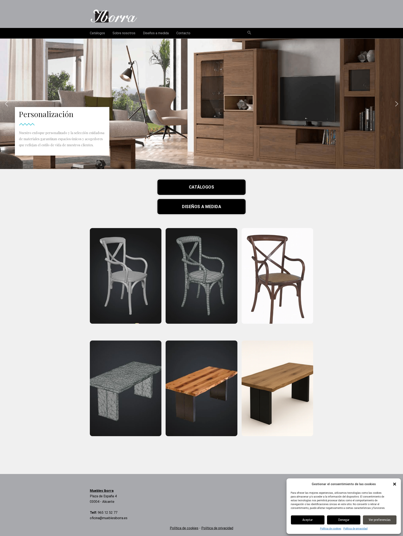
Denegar (343, 520)
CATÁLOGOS (201, 187)
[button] (395, 484)
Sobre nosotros (124, 33)
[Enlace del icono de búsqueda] (249, 33)
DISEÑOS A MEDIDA (201, 206)
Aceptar (307, 520)
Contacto (183, 33)
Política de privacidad (355, 528)
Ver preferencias (380, 520)
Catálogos (97, 33)
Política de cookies (330, 528)
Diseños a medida (156, 33)
